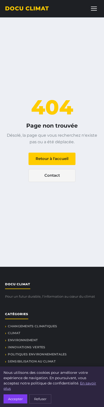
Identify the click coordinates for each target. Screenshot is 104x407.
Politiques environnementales (37, 354)
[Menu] (94, 9)
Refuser (40, 399)
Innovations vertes (26, 347)
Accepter (15, 399)
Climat (14, 333)
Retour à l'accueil (52, 158)
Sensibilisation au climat (32, 361)
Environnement (23, 340)
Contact (52, 175)
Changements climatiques (32, 326)
